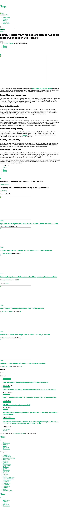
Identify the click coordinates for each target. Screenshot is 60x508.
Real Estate (6, 386)
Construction (7, 402)
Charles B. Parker (7, 311)
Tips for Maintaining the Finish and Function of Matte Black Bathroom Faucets (29, 224)
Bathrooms (6, 17)
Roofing (5, 19)
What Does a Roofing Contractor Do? (16, 405)
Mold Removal (7, 480)
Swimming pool (7, 490)
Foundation (6, 23)
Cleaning (5, 462)
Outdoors (6, 481)
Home (4, 20)
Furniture (6, 22)
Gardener (6, 474)
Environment (7, 465)
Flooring (5, 468)
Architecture (7, 379)
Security (5, 489)
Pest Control (6, 483)
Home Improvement (9, 418)
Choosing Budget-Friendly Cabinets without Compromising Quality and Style (28, 277)
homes (25, 135)
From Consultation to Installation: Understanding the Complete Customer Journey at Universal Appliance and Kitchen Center (30, 422)
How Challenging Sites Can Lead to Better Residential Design (25, 382)
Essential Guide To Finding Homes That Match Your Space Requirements (29, 390)
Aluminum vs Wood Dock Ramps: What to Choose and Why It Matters (25, 335)
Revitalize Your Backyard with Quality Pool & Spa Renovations (22, 363)
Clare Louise (5, 338)
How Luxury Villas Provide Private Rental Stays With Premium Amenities (29, 397)
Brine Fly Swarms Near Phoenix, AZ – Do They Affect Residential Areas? (26, 250)
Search (2, 29)
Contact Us (6, 429)
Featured (6, 467)
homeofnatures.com (19, 433)
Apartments (6, 455)
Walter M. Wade (9, 43)
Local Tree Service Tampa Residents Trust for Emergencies (22, 308)
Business (5, 461)
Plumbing (6, 484)
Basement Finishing (9, 458)
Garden (5, 473)
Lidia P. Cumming (7, 253)
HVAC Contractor (8, 479)
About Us (6, 431)
